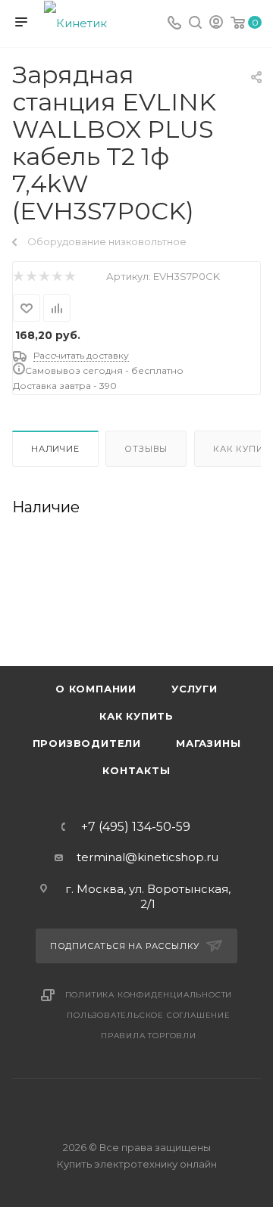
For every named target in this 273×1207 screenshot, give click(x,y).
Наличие (55, 448)
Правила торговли (148, 1036)
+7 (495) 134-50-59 (135, 827)
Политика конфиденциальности (149, 995)
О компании (95, 689)
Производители (87, 743)
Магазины (208, 743)
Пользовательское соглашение (149, 1015)
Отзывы (146, 448)
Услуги (194, 689)
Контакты (136, 770)
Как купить (136, 716)
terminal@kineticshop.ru (147, 857)
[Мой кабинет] (216, 24)
